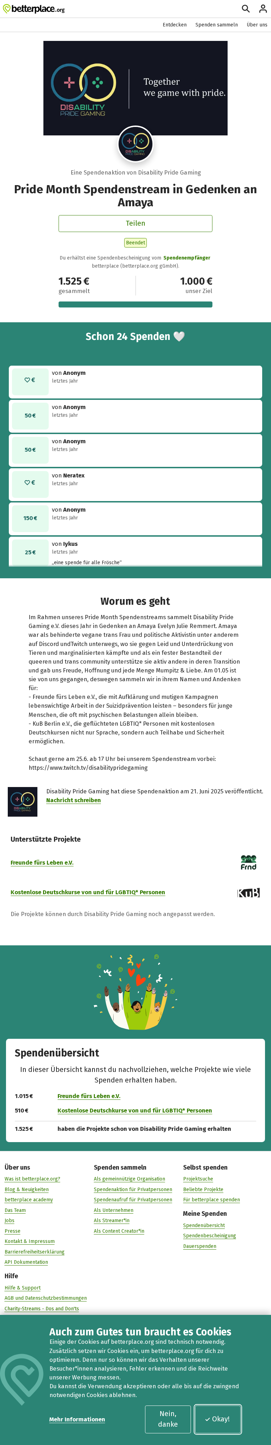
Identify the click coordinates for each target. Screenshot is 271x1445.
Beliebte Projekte (203, 1190)
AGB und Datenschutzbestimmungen (46, 1298)
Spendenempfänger (186, 258)
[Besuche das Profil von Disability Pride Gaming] (135, 144)
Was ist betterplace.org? (32, 1179)
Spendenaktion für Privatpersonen (133, 1190)
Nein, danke (168, 1418)
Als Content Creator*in (119, 1231)
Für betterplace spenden (211, 1200)
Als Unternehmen (113, 1210)
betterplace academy (29, 1200)
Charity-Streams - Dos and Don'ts (42, 1309)
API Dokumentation (26, 1262)
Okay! (221, 1419)
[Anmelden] (263, 8)
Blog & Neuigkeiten (27, 1190)
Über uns (257, 25)
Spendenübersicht (204, 1225)
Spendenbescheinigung (209, 1236)
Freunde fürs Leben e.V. (42, 862)
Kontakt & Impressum (30, 1241)
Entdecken (175, 25)
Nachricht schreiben (73, 800)
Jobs (9, 1221)
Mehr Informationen (77, 1419)
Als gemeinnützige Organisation (129, 1179)
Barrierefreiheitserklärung (35, 1252)
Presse (12, 1231)
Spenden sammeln (216, 25)
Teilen (135, 223)
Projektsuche (198, 1179)
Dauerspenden (199, 1246)
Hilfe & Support (23, 1288)
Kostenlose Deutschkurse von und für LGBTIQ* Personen (88, 892)
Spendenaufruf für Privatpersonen (133, 1200)
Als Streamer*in (112, 1221)
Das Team (15, 1210)
